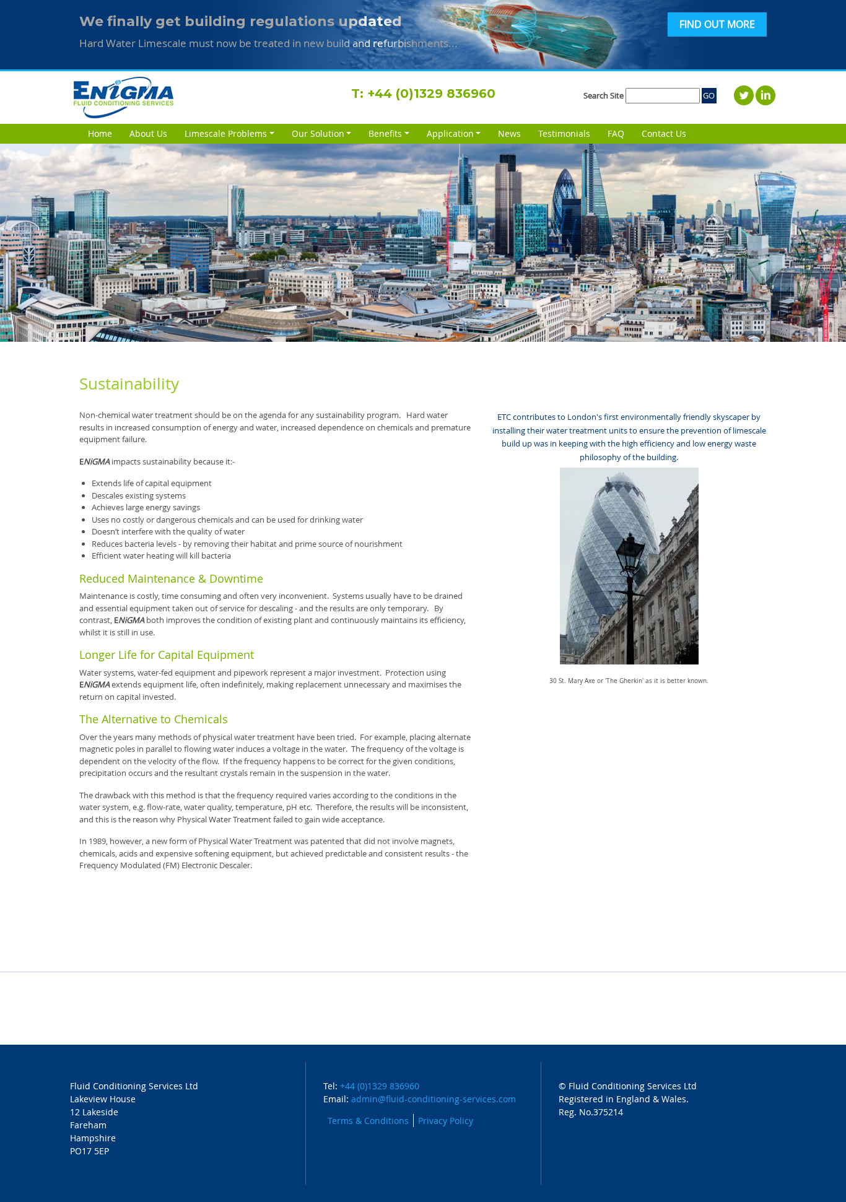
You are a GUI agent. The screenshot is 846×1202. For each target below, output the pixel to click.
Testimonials (564, 133)
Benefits (385, 133)
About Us (148, 133)
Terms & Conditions (368, 1120)
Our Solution (318, 133)
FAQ (616, 133)
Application (450, 133)
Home (100, 133)
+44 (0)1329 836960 (431, 93)
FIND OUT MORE (717, 24)
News (509, 133)
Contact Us (664, 133)
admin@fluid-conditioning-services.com (433, 1099)
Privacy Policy (445, 1120)
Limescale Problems (226, 133)
